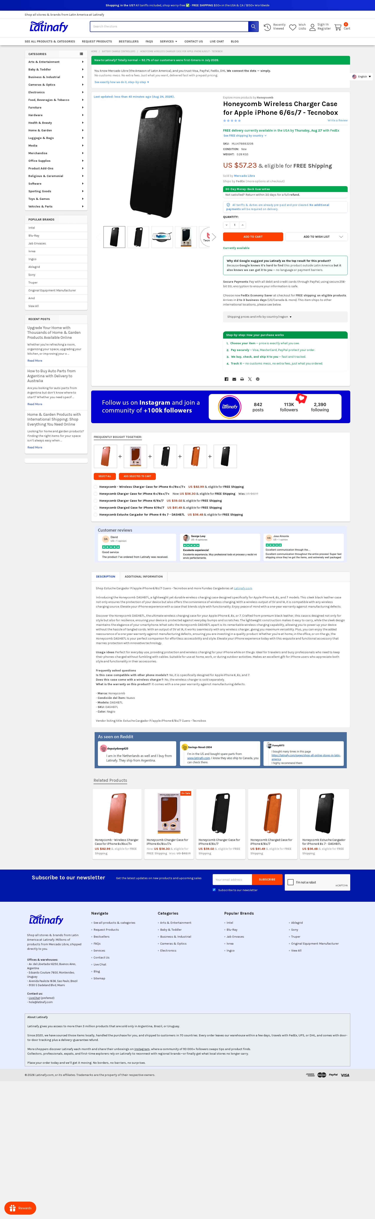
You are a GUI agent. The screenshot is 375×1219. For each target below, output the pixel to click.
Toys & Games (39, 199)
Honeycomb (265, 97)
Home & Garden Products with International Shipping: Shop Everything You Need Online (54, 419)
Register (324, 28)
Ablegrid (34, 267)
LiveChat (34, 998)
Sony (31, 275)
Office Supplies (39, 161)
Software (34, 183)
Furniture (34, 107)
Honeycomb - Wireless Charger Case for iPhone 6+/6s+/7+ (116, 842)
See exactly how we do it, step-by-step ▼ (122, 82)
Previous (98, 237)
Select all (105, 476)
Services (167, 41)
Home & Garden (40, 130)
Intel (31, 228)
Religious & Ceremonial (45, 176)
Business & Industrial (44, 77)
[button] (316, 236)
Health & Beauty (40, 123)
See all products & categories (50, 41)
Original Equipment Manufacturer (52, 290)
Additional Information (144, 576)
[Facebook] (226, 379)
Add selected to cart (137, 476)
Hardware (35, 115)
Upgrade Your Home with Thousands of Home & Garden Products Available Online (54, 332)
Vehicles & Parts (40, 206)
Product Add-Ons (40, 168)
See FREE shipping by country (245, 135)
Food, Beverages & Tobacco (48, 100)
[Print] (242, 379)
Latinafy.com (243, 588)
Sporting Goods (39, 191)
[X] (250, 379)
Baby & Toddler (39, 69)
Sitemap (99, 978)
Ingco (32, 259)
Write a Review (338, 120)
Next (214, 237)
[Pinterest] (257, 379)
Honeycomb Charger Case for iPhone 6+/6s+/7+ (167, 842)
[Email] (234, 379)
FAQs (149, 41)
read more (34, 360)
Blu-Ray (33, 235)
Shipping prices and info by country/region (258, 317)
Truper (33, 282)
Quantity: (230, 217)
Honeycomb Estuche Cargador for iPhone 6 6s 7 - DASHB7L (323, 842)
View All (33, 306)
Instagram (142, 1049)
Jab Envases (37, 243)
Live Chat (217, 41)
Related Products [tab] (110, 780)
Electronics (36, 92)
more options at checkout (265, 181)
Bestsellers (129, 41)
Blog (235, 41)
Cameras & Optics (41, 85)
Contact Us (193, 41)
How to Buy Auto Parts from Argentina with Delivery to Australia (51, 376)
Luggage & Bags (41, 138)
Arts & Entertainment (43, 62)
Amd (31, 298)
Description (105, 576)
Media (32, 145)
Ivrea (31, 251)
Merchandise (37, 153)
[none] (156, 161)
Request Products (97, 41)
